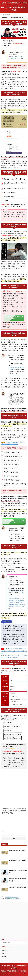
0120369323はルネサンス (11, 897)
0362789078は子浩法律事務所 (17, 850)
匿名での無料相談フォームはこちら (14, 520)
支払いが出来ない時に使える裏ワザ (14, 318)
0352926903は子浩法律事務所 (17, 860)
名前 (3, 831)
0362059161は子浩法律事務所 (12, 898)
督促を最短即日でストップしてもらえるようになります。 (16, 58)
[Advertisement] (14, 785)
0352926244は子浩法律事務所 (17, 887)
